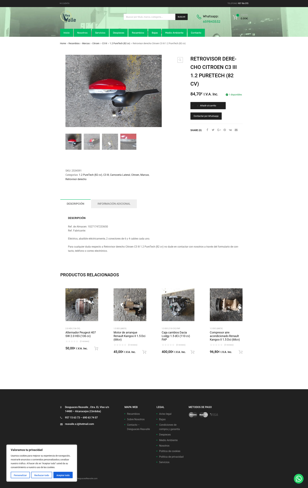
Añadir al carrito (208, 105)
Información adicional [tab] (114, 203)
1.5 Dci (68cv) (120, 328)
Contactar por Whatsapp (206, 116)
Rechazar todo (41, 475)
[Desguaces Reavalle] (76, 21)
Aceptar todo (63, 475)
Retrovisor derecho (75, 179)
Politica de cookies (169, 451)
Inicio (67, 32)
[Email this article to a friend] (236, 130)
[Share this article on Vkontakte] (230, 130)
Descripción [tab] (75, 203)
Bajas (155, 32)
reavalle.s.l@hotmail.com (79, 424)
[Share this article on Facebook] (207, 130)
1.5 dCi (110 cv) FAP (171, 328)
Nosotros (82, 32)
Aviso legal (165, 413)
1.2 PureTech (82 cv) (120, 43)
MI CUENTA (64, 3)
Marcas (86, 43)
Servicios (100, 32)
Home (63, 43)
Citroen (95, 43)
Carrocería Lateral (120, 174)
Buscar (181, 17)
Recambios (138, 32)
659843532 (211, 21)
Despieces (118, 32)
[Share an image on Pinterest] (224, 130)
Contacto (196, 32)
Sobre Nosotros (136, 419)
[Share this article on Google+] (218, 130)
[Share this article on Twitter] (213, 130)
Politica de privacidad (171, 456)
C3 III (104, 43)
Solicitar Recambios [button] (96, 348)
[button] (180, 60)
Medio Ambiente (174, 32)
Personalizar (20, 475)
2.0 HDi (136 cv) (72, 328)
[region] (41, 463)
